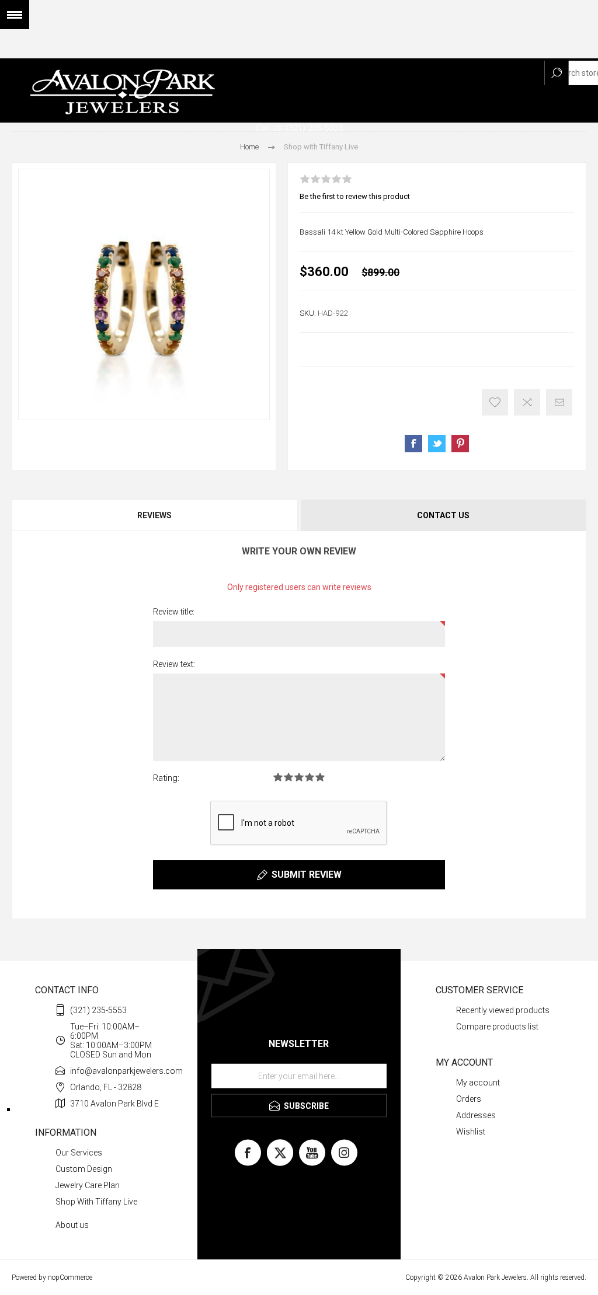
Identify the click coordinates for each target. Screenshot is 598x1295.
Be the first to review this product (355, 196)
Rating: (166, 778)
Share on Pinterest (460, 443)
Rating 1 (278, 777)
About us (72, 1225)
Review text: (174, 664)
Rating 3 (299, 777)
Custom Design (83, 1169)
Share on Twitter (437, 443)
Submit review (307, 874)
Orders (468, 1099)
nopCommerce (70, 1277)
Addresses (476, 1115)
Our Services (78, 1152)
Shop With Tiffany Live (96, 1201)
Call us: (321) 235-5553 (299, 128)
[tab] (155, 515)
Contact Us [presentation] (443, 515)
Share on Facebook (413, 443)
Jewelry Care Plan (87, 1185)
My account (478, 1082)
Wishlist (470, 1131)
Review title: (173, 611)
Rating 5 (320, 777)
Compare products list (497, 1026)
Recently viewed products (503, 1010)
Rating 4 (309, 777)
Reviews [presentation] (154, 515)
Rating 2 (288, 777)
